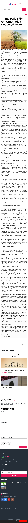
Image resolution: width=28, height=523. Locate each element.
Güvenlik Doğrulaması (6, 437)
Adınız (2, 411)
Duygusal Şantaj (6, 388)
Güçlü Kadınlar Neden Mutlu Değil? (12, 370)
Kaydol (14, 475)
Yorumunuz (4, 422)
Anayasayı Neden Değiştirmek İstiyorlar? (16, 482)
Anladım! (23, 521)
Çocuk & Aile (7, 28)
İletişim (15, 508)
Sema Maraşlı (17, 27)
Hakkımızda (9, 508)
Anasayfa (3, 508)
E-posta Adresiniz (5, 417)
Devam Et (22, 446)
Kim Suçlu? (10, 487)
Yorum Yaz (15, 400)
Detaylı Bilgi (8, 521)
